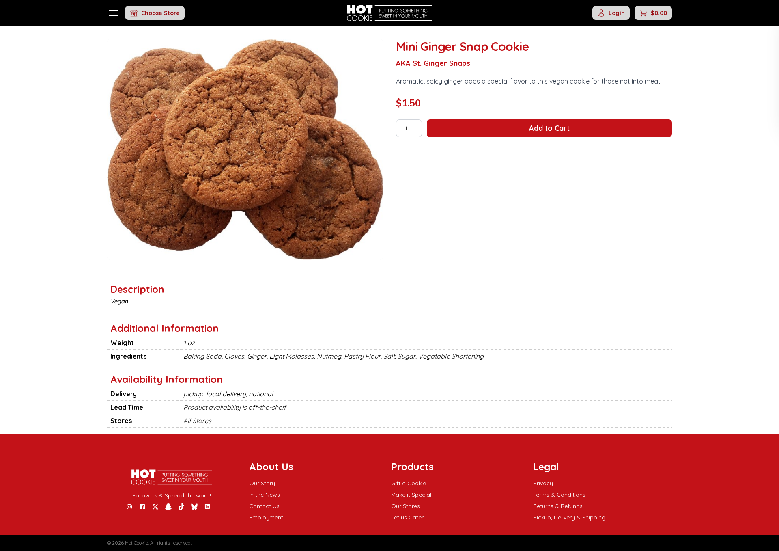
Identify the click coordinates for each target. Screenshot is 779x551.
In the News (264, 494)
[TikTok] (181, 506)
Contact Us (264, 506)
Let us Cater (407, 517)
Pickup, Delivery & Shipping (569, 517)
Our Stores (405, 506)
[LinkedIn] (207, 506)
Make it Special (411, 494)
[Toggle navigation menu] (113, 13)
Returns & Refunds (558, 506)
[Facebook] (142, 506)
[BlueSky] (194, 506)
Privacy (543, 483)
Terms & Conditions (559, 494)
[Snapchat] (168, 506)
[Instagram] (129, 506)
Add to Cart (549, 128)
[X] (155, 506)
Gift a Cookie (408, 483)
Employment (266, 517)
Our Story (262, 483)
